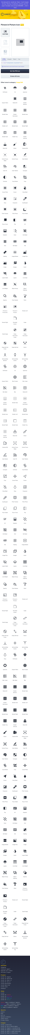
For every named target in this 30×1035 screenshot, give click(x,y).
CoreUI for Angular (6, 977)
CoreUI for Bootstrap (6, 978)
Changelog (3, 967)
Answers (3, 1012)
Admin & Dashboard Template (10, 1002)
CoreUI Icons (4, 986)
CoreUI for (6, 994)
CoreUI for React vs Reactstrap (9, 1033)
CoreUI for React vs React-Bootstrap (10, 1031)
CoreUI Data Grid (5, 985)
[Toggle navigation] (27, 14)
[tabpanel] (15, 64)
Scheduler (3, 988)
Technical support (5, 969)
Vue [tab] (19, 59)
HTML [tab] (4, 59)
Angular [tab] (9, 59)
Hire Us (3, 1015)
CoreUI (2, 993)
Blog (2, 1013)
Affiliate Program (5, 972)
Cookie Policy (4, 1018)
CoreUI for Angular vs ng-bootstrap (10, 1028)
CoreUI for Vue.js (5, 981)
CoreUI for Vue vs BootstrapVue (9, 1026)
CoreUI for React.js (6, 980)
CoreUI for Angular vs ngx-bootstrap (10, 1029)
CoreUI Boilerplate (6, 983)
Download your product (7, 970)
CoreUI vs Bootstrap (6, 1024)
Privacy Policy (5, 1020)
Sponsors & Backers (6, 1016)
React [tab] (14, 59)
